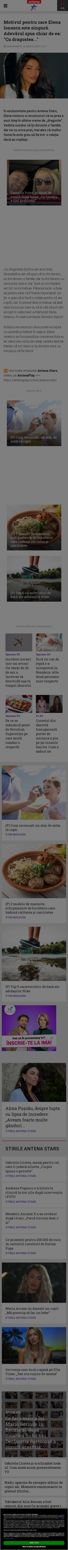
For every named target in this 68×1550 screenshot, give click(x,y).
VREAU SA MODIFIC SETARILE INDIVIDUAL (34, 1546)
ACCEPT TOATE (34, 1543)
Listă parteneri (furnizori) (9, 1538)
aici (20, 1525)
